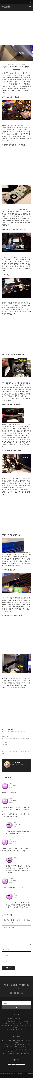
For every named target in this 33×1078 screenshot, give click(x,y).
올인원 (9, 751)
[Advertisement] (16, 27)
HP (3, 751)
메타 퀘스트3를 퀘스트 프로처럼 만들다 (16, 1023)
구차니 (10, 798)
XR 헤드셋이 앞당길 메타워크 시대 (16, 1029)
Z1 (5, 751)
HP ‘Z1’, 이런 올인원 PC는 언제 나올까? (14, 731)
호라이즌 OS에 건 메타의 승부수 (16, 1018)
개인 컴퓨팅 (21, 64)
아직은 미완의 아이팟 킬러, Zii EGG (19, 1044)
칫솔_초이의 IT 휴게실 (16, 985)
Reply (10, 787)
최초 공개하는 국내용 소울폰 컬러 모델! (18, 1053)
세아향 (10, 783)
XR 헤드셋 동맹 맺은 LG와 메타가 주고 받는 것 (16, 1021)
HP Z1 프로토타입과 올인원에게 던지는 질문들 (15, 738)
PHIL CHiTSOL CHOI (18, 764)
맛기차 (6, 1047)
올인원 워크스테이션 (18, 751)
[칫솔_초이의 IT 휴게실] (6, 7)
